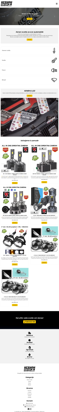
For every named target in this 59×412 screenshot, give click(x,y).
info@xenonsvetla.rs (30, 406)
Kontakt (29, 397)
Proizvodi (30, 394)
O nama (29, 392)
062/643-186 (30, 322)
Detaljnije (29, 18)
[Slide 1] (29, 23)
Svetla (29, 381)
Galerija (29, 395)
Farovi (29, 383)
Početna (29, 390)
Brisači (29, 384)
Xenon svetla (29, 379)
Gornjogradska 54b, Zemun (30, 405)
